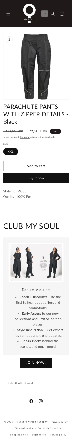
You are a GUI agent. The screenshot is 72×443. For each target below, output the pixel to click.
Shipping (25, 137)
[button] (8, 13)
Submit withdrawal (20, 383)
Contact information (49, 428)
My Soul (19, 421)
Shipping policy (19, 434)
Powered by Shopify (36, 421)
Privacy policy (60, 421)
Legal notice (39, 434)
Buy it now (36, 178)
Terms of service (24, 428)
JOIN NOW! (36, 363)
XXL (11, 151)
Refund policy (58, 434)
